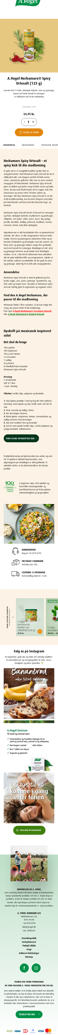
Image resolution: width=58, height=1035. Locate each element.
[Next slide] (12, 617)
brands (10, 902)
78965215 (31, 930)
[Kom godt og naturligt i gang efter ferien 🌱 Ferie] (29, 798)
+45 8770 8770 (29, 922)
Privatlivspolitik (29, 937)
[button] (39, 631)
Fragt (29, 949)
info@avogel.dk (29, 926)
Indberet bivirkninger (29, 952)
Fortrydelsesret (29, 941)
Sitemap (29, 956)
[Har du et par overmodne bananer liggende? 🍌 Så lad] (29, 693)
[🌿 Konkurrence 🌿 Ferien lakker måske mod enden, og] (29, 745)
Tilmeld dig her (27, 1014)
